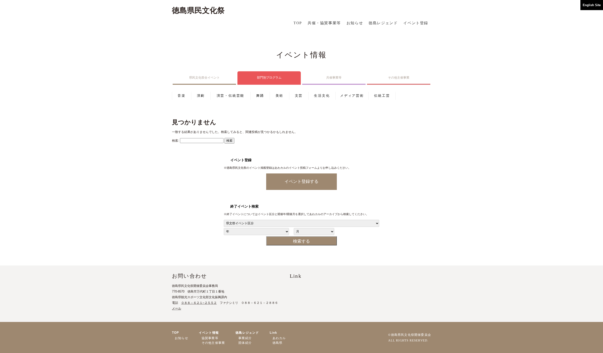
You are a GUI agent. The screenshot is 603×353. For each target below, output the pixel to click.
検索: (175, 140)
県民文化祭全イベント (204, 77)
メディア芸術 (352, 95)
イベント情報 (209, 332)
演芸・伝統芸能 (230, 95)
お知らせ (354, 23)
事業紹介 (245, 338)
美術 (280, 95)
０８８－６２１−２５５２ (199, 303)
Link (273, 332)
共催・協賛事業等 (324, 23)
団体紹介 (245, 343)
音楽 (182, 95)
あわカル (279, 338)
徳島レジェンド (383, 23)
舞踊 (260, 95)
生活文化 (322, 95)
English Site (592, 5)
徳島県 (278, 343)
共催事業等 (334, 77)
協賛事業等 (210, 338)
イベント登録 (415, 23)
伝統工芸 (382, 95)
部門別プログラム (269, 77)
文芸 (299, 95)
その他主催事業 (398, 77)
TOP (297, 23)
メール (176, 308)
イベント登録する (301, 181)
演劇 (201, 95)
